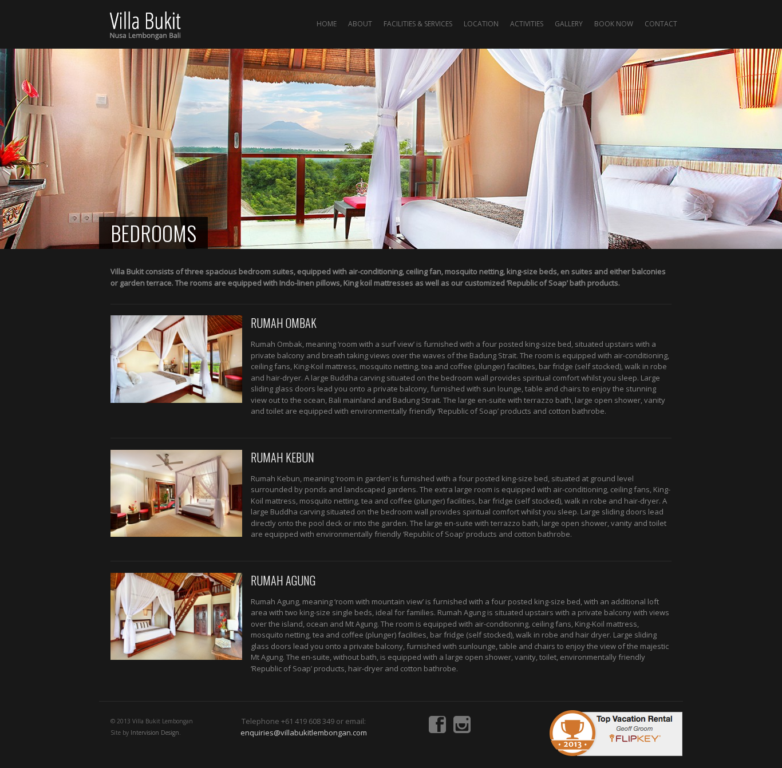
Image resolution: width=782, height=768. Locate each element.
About (360, 24)
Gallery (569, 24)
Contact (661, 24)
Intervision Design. (156, 733)
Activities (526, 24)
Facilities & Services (418, 24)
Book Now (613, 24)
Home (327, 24)
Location (481, 24)
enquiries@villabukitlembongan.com (303, 732)
